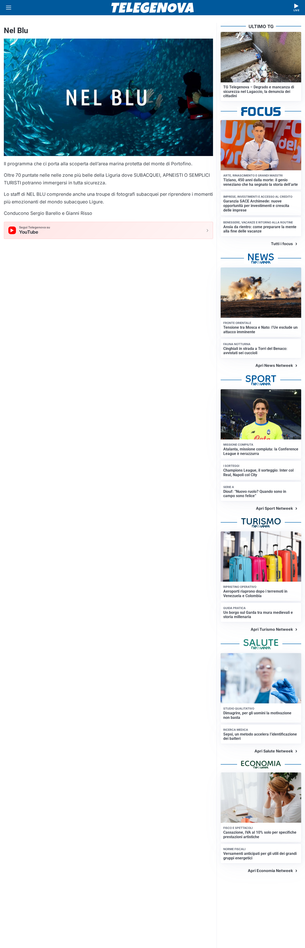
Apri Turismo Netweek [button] (272, 629)
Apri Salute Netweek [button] (273, 751)
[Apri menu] (8, 8)
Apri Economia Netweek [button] (270, 870)
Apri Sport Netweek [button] (274, 508)
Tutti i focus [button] (282, 243)
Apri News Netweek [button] (274, 365)
